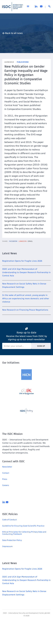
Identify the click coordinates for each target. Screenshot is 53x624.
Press (4, 479)
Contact (5, 473)
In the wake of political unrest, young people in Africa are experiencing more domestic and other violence (25, 298)
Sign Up (41, 346)
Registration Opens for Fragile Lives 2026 (22, 261)
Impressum (7, 546)
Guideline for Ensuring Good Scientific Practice (23, 526)
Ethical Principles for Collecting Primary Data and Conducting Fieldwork (24, 533)
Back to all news (14, 33)
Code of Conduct (9, 520)
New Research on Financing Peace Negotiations (25, 310)
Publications (23, 62)
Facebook (13, 241)
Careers (5, 485)
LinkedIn (22, 241)
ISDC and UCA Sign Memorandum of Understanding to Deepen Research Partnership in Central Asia (26, 272)
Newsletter (7, 467)
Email (30, 241)
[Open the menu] (27, 6)
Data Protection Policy (12, 540)
